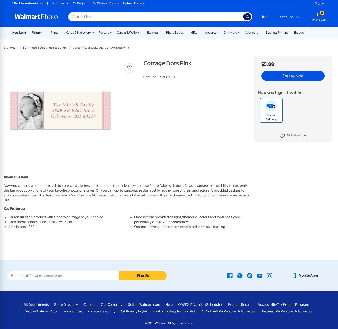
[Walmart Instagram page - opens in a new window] (269, 275)
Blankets (152, 32)
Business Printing (277, 32)
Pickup (36, 32)
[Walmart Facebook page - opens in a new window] (230, 275)
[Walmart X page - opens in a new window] (240, 275)
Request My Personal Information (288, 311)
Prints (54, 32)
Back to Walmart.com (28, 3)
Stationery (11, 47)
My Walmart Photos (106, 3)
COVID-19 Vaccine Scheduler (200, 305)
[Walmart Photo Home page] (36, 17)
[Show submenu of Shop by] (306, 32)
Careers (89, 305)
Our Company (112, 305)
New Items (19, 32)
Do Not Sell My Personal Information (229, 311)
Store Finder (60, 3)
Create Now (293, 75)
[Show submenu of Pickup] (43, 32)
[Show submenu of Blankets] (160, 32)
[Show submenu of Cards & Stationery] (93, 32)
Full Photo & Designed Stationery (45, 47)
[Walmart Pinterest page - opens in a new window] (249, 275)
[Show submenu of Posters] (111, 32)
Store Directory (66, 305)
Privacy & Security (101, 311)
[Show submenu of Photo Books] (185, 32)
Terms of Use (72, 311)
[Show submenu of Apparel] (217, 32)
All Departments (36, 305)
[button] (293, 136)
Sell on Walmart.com (144, 305)
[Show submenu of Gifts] (199, 32)
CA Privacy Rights (134, 311)
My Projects (80, 3)
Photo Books (174, 32)
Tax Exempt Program (293, 305)
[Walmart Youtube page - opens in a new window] (259, 275)
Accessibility (267, 305)
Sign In (319, 3)
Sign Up (143, 275)
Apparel (210, 32)
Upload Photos (133, 3)
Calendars (251, 32)
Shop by (299, 32)
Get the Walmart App (41, 311)
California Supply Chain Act (174, 311)
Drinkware (230, 32)
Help (264, 17)
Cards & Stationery (78, 32)
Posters (104, 32)
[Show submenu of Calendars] (260, 32)
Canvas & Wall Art (128, 32)
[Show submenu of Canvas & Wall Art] (141, 32)
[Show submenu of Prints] (60, 32)
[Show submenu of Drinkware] (239, 32)
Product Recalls (240, 305)
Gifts (194, 32)
